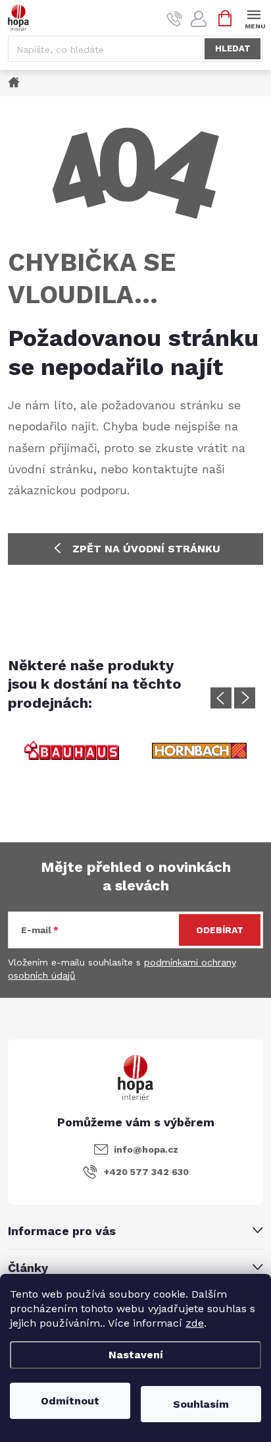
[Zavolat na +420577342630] (174, 18)
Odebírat (219, 930)
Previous (221, 697)
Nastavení (136, 1354)
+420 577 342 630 (146, 1172)
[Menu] (253, 17)
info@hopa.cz (146, 1149)
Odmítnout (70, 1401)
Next (244, 697)
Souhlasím (201, 1404)
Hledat (233, 48)
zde (194, 1323)
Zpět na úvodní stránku (146, 548)
